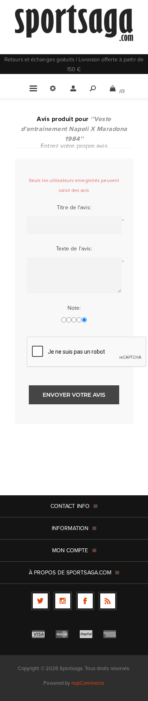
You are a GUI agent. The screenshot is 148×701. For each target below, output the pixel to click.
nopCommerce (88, 682)
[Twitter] (40, 600)
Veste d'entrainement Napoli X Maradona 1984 (74, 128)
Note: (74, 308)
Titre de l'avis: (74, 207)
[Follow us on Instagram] (62, 600)
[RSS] (107, 600)
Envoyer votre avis (74, 394)
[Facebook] (85, 600)
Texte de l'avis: (74, 248)
